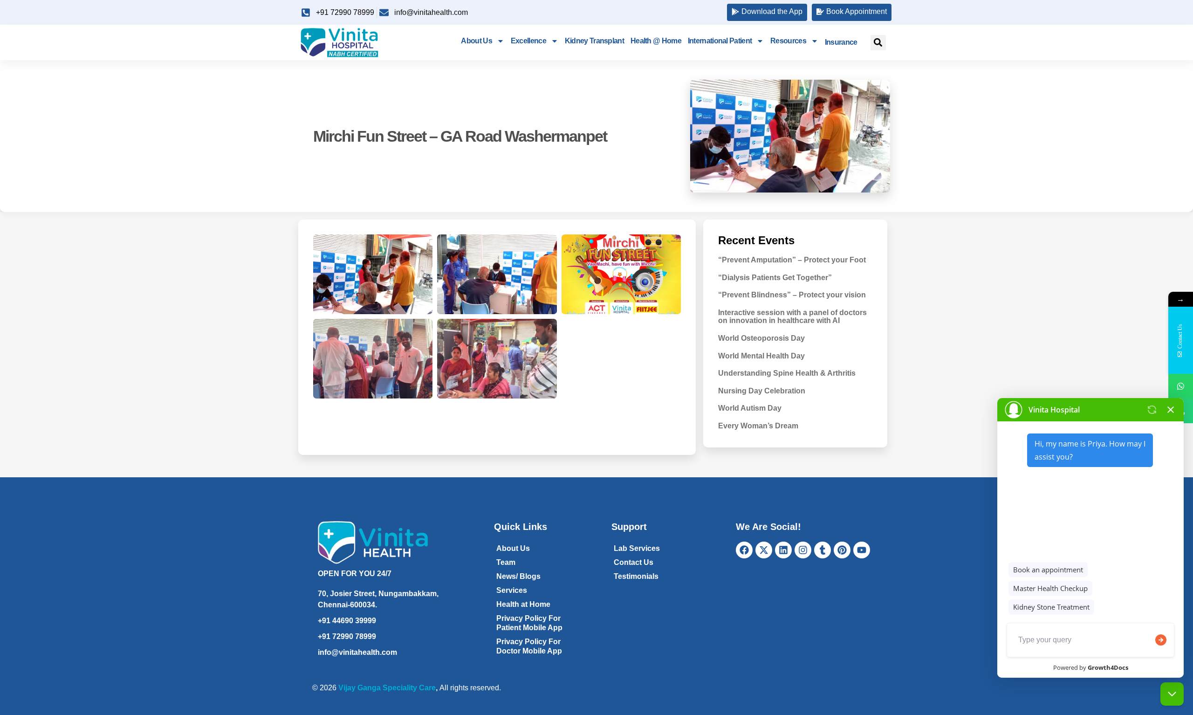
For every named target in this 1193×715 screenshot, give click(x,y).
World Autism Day (750, 408)
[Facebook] (744, 550)
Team (505, 562)
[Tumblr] (822, 550)
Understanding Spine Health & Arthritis (787, 373)
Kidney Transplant (594, 41)
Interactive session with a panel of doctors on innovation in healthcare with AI (792, 317)
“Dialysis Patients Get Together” (775, 278)
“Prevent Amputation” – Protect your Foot (792, 260)
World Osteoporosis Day (761, 338)
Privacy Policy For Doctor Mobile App (529, 646)
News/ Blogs (518, 576)
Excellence (528, 41)
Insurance (841, 42)
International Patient (720, 41)
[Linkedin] (783, 550)
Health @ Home (656, 41)
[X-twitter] (763, 550)
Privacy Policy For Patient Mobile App (529, 623)
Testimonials (636, 576)
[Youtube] (861, 550)
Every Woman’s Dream (758, 426)
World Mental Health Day (761, 356)
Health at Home (523, 604)
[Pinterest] (842, 550)
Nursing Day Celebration (761, 391)
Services (511, 590)
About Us (476, 41)
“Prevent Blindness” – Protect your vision (792, 295)
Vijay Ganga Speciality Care (387, 688)
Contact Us (633, 562)
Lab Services (637, 548)
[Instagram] (803, 550)
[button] (878, 42)
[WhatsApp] (1180, 386)
